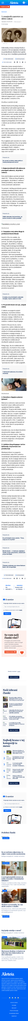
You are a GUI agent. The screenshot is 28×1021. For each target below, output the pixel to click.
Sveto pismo (6, 838)
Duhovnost (4, 12)
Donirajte (14, 1005)
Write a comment (14, 677)
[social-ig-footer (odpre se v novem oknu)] (18, 998)
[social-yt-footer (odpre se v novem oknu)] (9, 998)
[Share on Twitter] (20, 62)
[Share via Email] (22, 62)
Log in (18, 671)
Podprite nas (4, 6)
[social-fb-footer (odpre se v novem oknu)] (12, 998)
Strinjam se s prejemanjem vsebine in (13, 610)
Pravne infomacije (14, 1010)
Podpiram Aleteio (10, 652)
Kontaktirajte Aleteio (14, 1013)
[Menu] (4, 3)
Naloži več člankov (14, 730)
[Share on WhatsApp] (25, 62)
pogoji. (20, 610)
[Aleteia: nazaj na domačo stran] (14, 2)
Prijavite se (7, 613)
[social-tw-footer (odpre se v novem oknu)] (15, 998)
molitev (4, 890)
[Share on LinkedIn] (17, 62)
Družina (4, 937)
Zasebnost (14, 1016)
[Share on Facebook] (14, 62)
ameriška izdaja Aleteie (15, 525)
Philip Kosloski (17, 21)
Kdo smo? (14, 1008)
